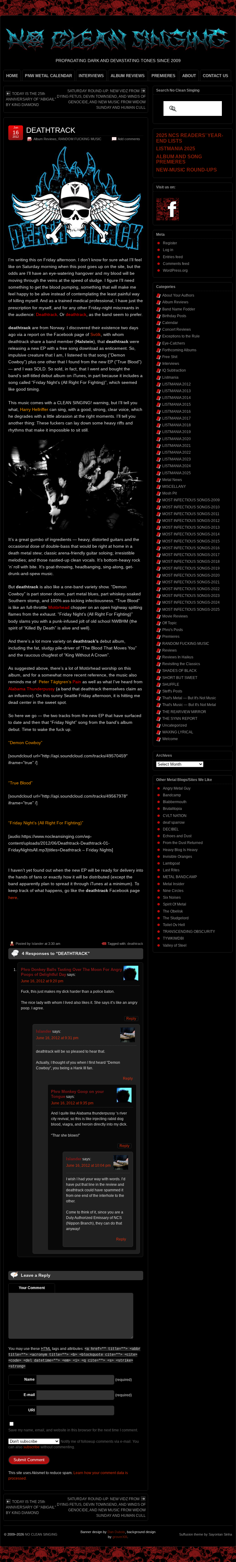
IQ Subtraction (174, 370)
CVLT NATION (175, 816)
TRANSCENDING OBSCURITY (189, 931)
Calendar (170, 323)
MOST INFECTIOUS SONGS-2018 (191, 561)
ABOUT (189, 75)
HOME (12, 75)
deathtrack (135, 943)
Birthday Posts (174, 316)
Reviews (169, 650)
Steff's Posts (172, 691)
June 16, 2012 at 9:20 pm (42, 981)
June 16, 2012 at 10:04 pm (88, 1165)
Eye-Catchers (173, 343)
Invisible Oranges (177, 856)
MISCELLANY (174, 486)
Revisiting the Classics (181, 664)
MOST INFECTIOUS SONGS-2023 (191, 596)
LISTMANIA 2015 (176, 404)
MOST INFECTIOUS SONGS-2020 (191, 575)
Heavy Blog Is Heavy (180, 850)
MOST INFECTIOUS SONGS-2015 (191, 541)
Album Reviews (45, 139)
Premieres (170, 636)
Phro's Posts (172, 630)
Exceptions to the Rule (181, 336)
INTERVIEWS (91, 75)
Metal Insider (173, 884)
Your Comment (32, 1288)
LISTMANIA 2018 (176, 425)
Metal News (172, 480)
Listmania (170, 377)
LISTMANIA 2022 (176, 452)
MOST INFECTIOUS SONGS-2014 (191, 534)
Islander (38, 943)
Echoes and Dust (177, 836)
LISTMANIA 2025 (176, 473)
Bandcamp (172, 795)
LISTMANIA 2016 (176, 411)
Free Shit (169, 357)
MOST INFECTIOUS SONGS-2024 (191, 602)
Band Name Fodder (178, 309)
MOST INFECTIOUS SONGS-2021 (191, 582)
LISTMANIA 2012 (176, 384)
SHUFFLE (170, 684)
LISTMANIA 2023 (176, 459)
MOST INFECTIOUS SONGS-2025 (191, 609)
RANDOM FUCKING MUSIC (79, 139)
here (12, 897)
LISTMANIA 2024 (176, 466)
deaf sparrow (174, 822)
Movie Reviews (175, 616)
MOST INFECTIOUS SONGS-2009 (191, 500)
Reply (131, 1018)
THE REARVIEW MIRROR (184, 712)
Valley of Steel (175, 945)
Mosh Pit (169, 493)
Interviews (170, 363)
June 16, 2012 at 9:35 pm (72, 1103)
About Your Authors (178, 295)
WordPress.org (175, 270)
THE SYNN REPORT (179, 718)
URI (31, 1410)
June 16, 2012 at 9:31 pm (57, 1038)
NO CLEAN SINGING (41, 1534)
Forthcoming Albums (179, 350)
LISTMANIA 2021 (176, 446)
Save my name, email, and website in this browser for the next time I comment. (73, 1430)
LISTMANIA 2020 (176, 439)
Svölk (95, 334)
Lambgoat (171, 863)
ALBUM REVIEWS (128, 75)
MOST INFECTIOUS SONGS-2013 (191, 527)
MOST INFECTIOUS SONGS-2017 (191, 555)
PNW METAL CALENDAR (48, 75)
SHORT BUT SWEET (179, 678)
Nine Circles (173, 891)
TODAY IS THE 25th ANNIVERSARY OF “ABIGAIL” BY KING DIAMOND (31, 99)
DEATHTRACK (50, 130)
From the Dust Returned (183, 843)
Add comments (129, 139)
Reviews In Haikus (177, 657)
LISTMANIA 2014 (176, 398)
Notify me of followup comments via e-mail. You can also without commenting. (73, 1444)
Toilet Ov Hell (174, 925)
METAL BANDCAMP (180, 877)
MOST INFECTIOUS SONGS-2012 (191, 521)
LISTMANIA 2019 (176, 432)
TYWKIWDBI (173, 938)
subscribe (31, 1447)
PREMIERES (163, 75)
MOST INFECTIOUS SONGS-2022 (191, 589)
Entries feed (173, 257)
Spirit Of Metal (174, 904)
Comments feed (176, 264)
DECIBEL (171, 829)
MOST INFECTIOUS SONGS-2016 (191, 548)
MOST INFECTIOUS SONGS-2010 (191, 507)
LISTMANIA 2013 (176, 391)
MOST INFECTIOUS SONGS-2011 (190, 514)
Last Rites (171, 870)
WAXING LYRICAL (177, 732)
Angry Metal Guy (177, 788)
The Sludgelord (176, 918)
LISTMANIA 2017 (176, 418)
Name (29, 1379)
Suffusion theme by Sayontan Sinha (205, 1534)
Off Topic (169, 623)
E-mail (29, 1395)
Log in (168, 250)
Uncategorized (174, 725)
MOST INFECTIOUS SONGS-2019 (191, 568)
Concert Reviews (176, 329)
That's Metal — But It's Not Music (189, 698)
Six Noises (172, 897)
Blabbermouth (175, 802)
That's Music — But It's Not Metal (189, 705)
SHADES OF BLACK (179, 671)
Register (170, 243)
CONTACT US (215, 75)
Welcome (170, 739)
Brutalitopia (172, 809)
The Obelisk (173, 911)
